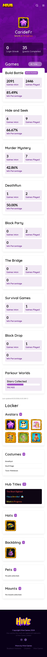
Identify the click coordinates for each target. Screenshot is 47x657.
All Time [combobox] (33, 64)
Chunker (27, 648)
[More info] (27, 398)
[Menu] (43, 5)
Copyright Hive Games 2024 (23, 630)
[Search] (37, 5)
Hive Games (38, 648)
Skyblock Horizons (14, 648)
